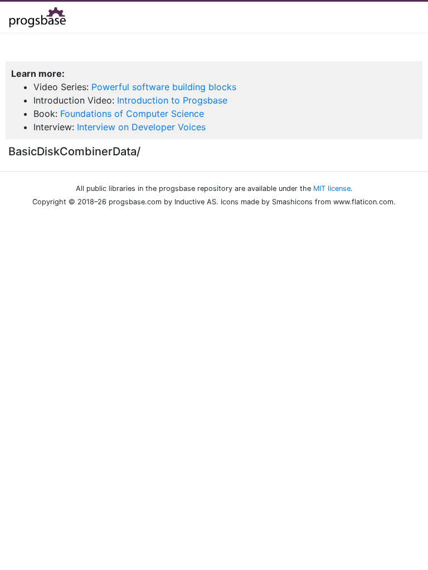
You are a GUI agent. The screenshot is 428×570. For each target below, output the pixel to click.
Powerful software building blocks (163, 86)
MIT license (332, 188)
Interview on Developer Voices (141, 126)
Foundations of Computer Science (132, 113)
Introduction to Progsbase (172, 100)
